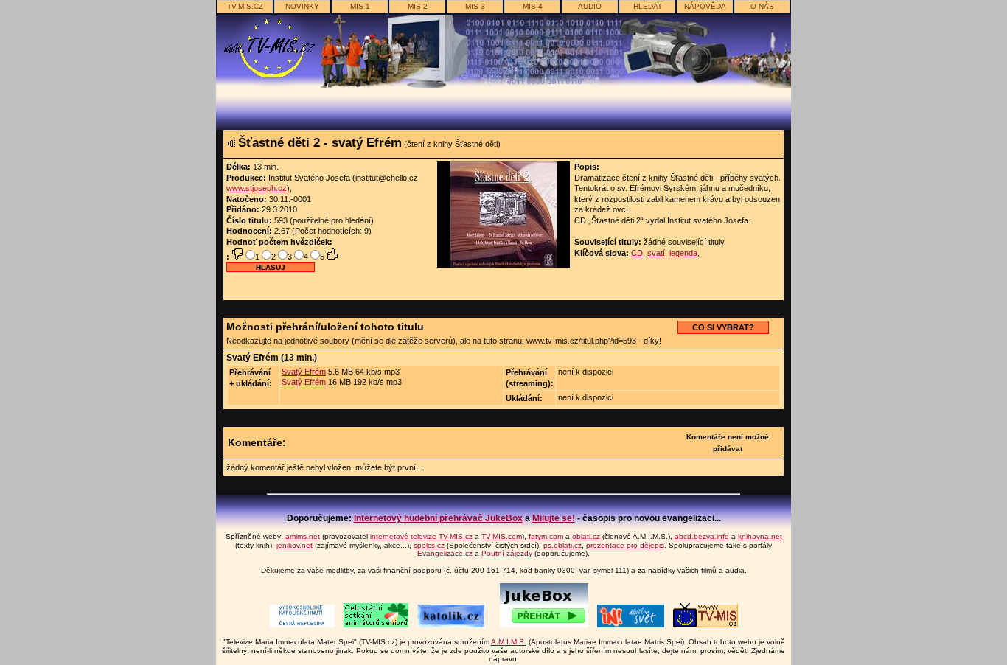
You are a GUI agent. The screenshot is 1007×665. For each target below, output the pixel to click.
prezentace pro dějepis (625, 545)
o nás (762, 6)
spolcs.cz (429, 545)
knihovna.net (760, 536)
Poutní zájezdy (506, 553)
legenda (683, 252)
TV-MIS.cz (245, 6)
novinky (302, 6)
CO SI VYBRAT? (723, 327)
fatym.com (546, 536)
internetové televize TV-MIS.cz (421, 536)
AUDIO (590, 6)
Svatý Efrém (304, 371)
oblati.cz (586, 536)
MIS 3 (475, 6)
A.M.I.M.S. (508, 642)
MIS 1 (360, 6)
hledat (647, 6)
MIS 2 (418, 6)
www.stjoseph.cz (256, 188)
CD (637, 252)
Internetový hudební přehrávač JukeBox (438, 518)
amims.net (302, 536)
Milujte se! (553, 518)
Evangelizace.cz (445, 553)
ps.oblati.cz (562, 545)
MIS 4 (533, 6)
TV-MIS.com (501, 536)
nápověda (705, 6)
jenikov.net (294, 545)
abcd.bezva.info (702, 536)
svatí (656, 252)
